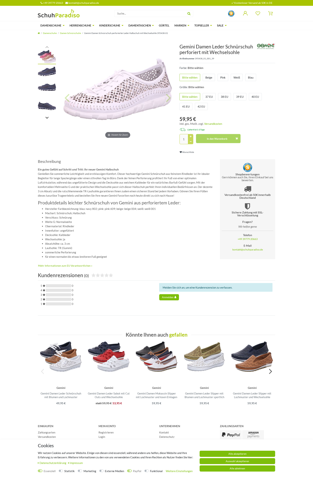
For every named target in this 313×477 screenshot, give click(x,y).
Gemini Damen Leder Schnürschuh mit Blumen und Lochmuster (61, 395)
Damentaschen (139, 25)
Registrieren (106, 432)
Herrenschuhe (80, 25)
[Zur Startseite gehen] (39, 33)
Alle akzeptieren (237, 453)
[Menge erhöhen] (190, 136)
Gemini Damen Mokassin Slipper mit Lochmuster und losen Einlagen (156, 395)
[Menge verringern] (190, 141)
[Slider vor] (47, 117)
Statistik (69, 471)
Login (102, 436)
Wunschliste (188, 152)
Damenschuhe (50, 25)
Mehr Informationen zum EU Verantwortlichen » (65, 265)
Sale (220, 25)
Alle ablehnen (237, 468)
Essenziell (50, 471)
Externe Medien (114, 471)
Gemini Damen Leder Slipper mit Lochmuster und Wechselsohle (252, 395)
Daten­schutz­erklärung (53, 462)
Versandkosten (213, 123)
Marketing (90, 471)
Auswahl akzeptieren (237, 461)
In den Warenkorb (217, 138)
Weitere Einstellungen (179, 471)
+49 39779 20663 (53, 2)
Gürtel (164, 25)
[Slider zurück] (47, 47)
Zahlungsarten (46, 432)
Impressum (76, 462)
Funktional (156, 471)
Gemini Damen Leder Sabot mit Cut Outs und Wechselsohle (109, 395)
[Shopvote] (231, 13)
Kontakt (164, 432)
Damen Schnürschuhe (70, 33)
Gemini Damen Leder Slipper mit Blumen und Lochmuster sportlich (204, 395)
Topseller (201, 25)
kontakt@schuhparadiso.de (83, 2)
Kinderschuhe (109, 25)
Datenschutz (166, 436)
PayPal (137, 471)
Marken (180, 25)
